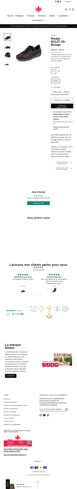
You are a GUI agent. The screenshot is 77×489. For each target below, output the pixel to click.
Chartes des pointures (62, 163)
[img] (38, 267)
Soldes (52, 16)
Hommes (42, 16)
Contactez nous (9, 421)
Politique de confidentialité (12, 424)
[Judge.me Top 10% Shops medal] (49, 315)
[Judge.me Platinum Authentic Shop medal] (33, 309)
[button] (37, 295)
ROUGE (55, 81)
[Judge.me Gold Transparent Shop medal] (41, 309)
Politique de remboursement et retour (15, 405)
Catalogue (19, 16)
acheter (10, 376)
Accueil (10, 16)
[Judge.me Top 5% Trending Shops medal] (65, 309)
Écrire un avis (38, 203)
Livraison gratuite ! (57, 54)
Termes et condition (10, 412)
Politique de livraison (10, 402)
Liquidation (63, 16)
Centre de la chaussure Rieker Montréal (38, 475)
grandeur (55, 67)
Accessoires (37, 20)
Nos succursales (9, 418)
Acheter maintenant (62, 106)
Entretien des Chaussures (62, 168)
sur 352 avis (37, 270)
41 (53, 71)
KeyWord (55, 77)
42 (59, 71)
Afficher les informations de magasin (61, 128)
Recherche (7, 399)
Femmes (31, 16)
